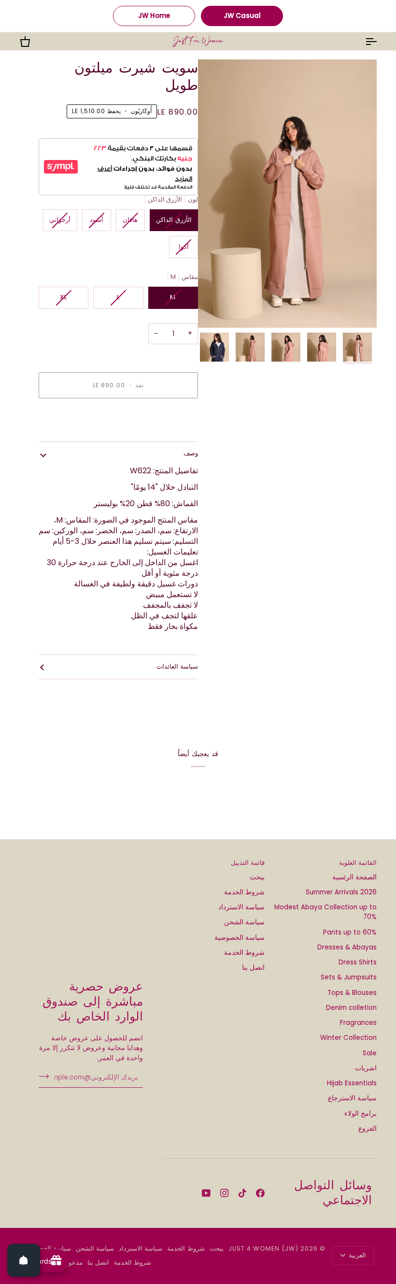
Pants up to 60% (350, 932)
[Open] (23, 1260)
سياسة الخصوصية (239, 937)
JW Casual (242, 15)
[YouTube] (206, 1193)
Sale (370, 1053)
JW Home (154, 15)
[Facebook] (260, 1193)
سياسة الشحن (244, 922)
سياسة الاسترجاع (352, 1098)
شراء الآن (118, 418)
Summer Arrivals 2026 (341, 892)
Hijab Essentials (352, 1083)
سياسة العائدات (177, 666)
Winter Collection (348, 1037)
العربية (357, 1255)
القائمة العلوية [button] (358, 863)
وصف (191, 453)
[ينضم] (47, 1076)
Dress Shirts (358, 962)
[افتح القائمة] (362, 41)
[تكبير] (287, 193)
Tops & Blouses (352, 992)
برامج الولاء (360, 1113)
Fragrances (358, 1022)
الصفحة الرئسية (354, 877)
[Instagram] (224, 1193)
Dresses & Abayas (347, 947)
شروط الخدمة (244, 892)
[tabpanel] (118, 549)
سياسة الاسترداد (241, 907)
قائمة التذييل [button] (248, 863)
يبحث (257, 877)
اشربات (366, 1068)
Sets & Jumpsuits (349, 977)
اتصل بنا (253, 967)
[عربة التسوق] (33, 41)
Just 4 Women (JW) (263, 1248)
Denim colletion (351, 1007)
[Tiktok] (242, 1193)
